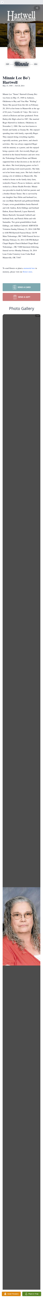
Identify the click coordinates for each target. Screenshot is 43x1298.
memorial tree (29, 268)
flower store (27, 271)
